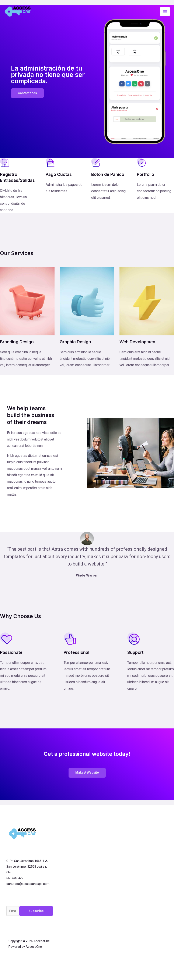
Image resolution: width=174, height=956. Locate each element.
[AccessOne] (17, 11)
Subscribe (36, 911)
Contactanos (27, 93)
